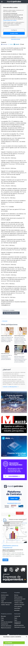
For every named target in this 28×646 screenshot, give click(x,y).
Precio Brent (17, 608)
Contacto (3, 598)
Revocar (8, 604)
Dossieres (3, 597)
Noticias (16, 595)
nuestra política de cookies (9, 20)
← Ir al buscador (4, 321)
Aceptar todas (14, 33)
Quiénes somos (4, 595)
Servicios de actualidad (6, 622)
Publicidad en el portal (19, 627)
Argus (2, 620)
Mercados (3, 616)
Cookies (3, 604)
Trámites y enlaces (18, 602)
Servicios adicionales (6, 625)
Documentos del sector (19, 598)
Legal (2, 600)
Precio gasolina (18, 606)
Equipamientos (4, 623)
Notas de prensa (18, 597)
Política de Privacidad (6, 602)
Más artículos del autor (15, 39)
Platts (2, 618)
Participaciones (18, 600)
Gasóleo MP (17, 616)
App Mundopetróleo (19, 625)
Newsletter (17, 610)
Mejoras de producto (6, 627)
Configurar (14, 30)
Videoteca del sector (19, 604)
